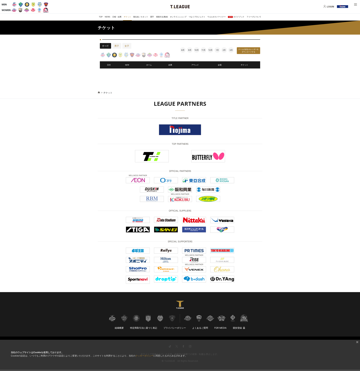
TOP (101, 17)
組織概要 (119, 327)
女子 (127, 45)
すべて (105, 45)
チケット (127, 17)
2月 (224, 50)
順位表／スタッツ (140, 17)
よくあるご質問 (200, 327)
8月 (182, 50)
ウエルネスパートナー (216, 17)
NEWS (107, 17)
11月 (203, 50)
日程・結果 (117, 17)
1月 (217, 50)
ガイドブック (236, 17)
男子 (116, 45)
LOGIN (330, 6)
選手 (152, 17)
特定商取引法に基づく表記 (143, 327)
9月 (189, 50)
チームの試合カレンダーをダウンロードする (248, 50)
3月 (231, 50)
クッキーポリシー (144, 355)
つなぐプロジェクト (197, 17)
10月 (196, 50)
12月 (210, 50)
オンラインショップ (178, 17)
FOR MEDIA (220, 327)
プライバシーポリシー (174, 327)
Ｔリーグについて (254, 17)
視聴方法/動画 (162, 17)
